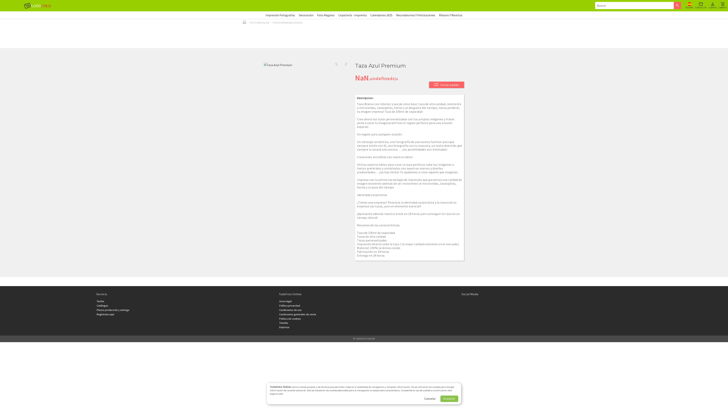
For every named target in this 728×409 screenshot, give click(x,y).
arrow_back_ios (337, 64)
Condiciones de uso (290, 310)
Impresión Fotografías (280, 15)
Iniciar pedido (446, 84)
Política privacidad (289, 305)
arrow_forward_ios (346, 64)
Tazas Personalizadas (287, 22)
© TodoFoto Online (364, 338)
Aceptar (449, 398)
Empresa (284, 327)
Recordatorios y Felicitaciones (415, 15)
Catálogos (102, 305)
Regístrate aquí (105, 314)
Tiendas (283, 323)
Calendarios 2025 (381, 15)
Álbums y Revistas (450, 15)
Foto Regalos (326, 15)
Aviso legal (285, 301)
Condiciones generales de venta (297, 314)
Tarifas (100, 301)
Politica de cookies (290, 318)
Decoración (306, 15)
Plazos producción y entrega (113, 310)
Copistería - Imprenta (352, 15)
